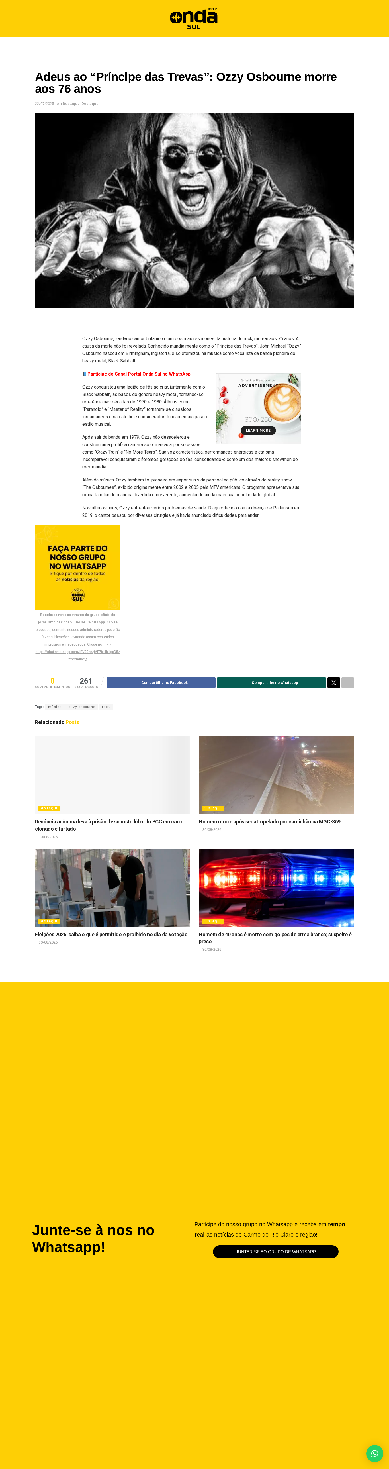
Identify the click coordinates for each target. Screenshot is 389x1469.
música (55, 707)
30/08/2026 (48, 837)
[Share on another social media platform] (347, 682)
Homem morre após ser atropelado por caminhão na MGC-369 (269, 822)
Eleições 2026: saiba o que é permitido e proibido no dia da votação (111, 934)
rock (106, 707)
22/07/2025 (44, 103)
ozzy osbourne (81, 707)
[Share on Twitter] (333, 682)
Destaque (71, 103)
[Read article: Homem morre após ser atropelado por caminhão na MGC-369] (276, 775)
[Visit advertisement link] (258, 408)
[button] (347, 18)
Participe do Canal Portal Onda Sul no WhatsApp (139, 374)
